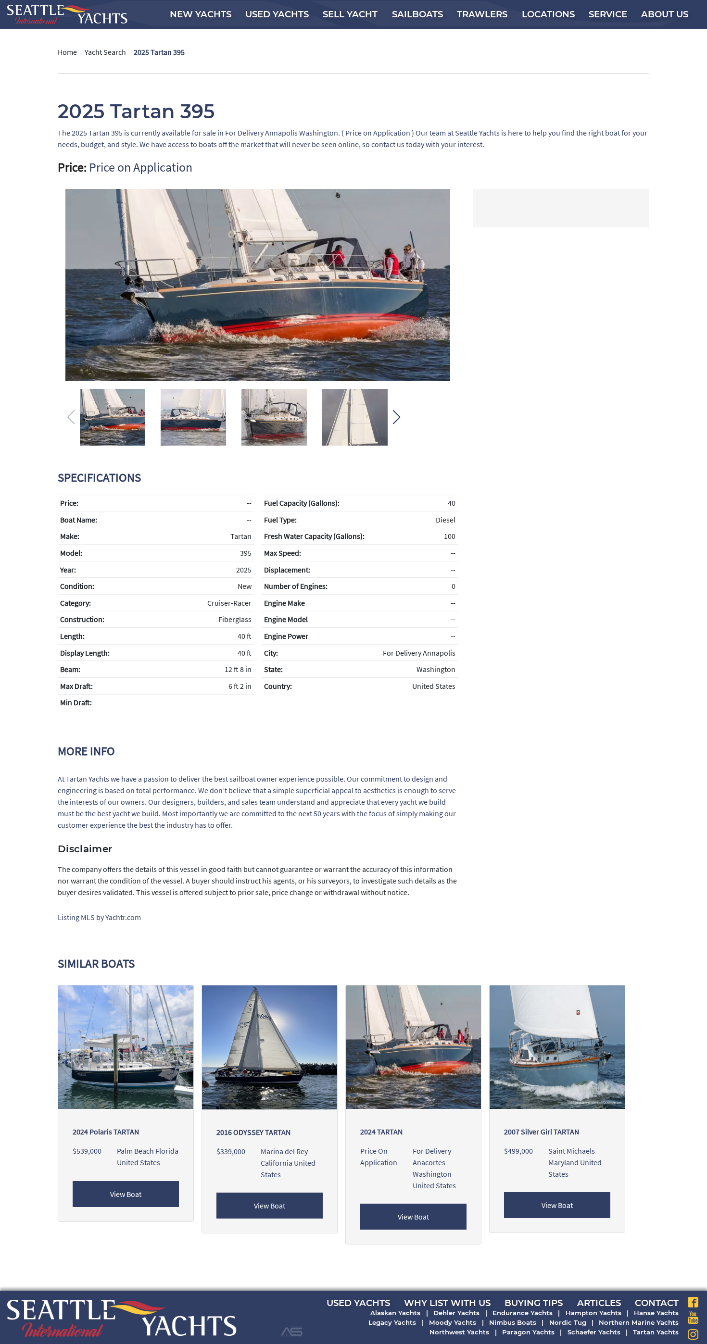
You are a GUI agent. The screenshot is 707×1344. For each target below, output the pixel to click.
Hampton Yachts (593, 1313)
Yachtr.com (123, 917)
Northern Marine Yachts (639, 1322)
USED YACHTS (358, 1302)
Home (67, 52)
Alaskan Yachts (395, 1313)
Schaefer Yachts (594, 1332)
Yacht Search (105, 52)
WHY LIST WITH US (447, 1302)
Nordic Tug (567, 1322)
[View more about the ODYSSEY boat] (269, 1046)
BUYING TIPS (534, 1302)
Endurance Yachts (522, 1313)
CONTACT (657, 1302)
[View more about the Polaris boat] (125, 1046)
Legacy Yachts (392, 1322)
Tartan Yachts (656, 1332)
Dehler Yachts (456, 1313)
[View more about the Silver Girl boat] (557, 1046)
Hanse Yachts (656, 1313)
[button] (396, 417)
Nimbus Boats (512, 1322)
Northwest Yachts (459, 1332)
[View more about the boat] (413, 1046)
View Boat (125, 1194)
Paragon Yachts (528, 1332)
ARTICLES (599, 1302)
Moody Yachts (452, 1322)
